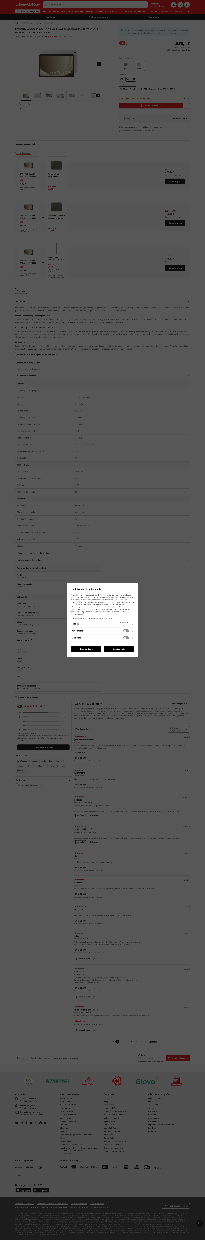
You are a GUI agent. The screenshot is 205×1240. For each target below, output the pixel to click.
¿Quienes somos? (92, 618)
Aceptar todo (119, 649)
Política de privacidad (78, 618)
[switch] (126, 630)
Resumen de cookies (106, 618)
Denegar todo (86, 649)
